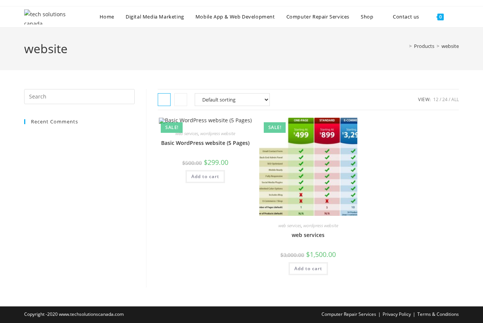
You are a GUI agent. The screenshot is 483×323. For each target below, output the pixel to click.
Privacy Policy (397, 314)
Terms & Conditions (438, 314)
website (450, 46)
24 (445, 99)
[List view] (180, 99)
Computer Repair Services (348, 314)
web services (186, 133)
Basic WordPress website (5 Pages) (205, 142)
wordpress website (217, 133)
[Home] (405, 46)
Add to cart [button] (205, 176)
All (455, 99)
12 (435, 99)
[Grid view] (164, 99)
